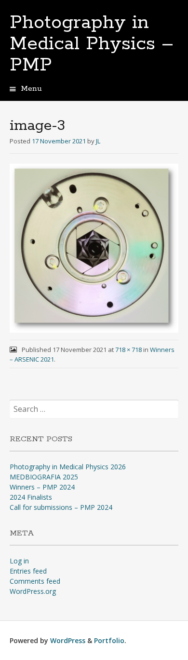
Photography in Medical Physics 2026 (68, 466)
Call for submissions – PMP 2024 (61, 507)
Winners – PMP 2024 (42, 486)
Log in (19, 560)
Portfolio (109, 640)
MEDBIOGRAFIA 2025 (44, 476)
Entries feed (28, 571)
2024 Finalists (31, 497)
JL (98, 141)
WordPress (67, 640)
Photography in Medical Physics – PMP (92, 44)
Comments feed (35, 581)
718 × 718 (128, 349)
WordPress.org (33, 591)
